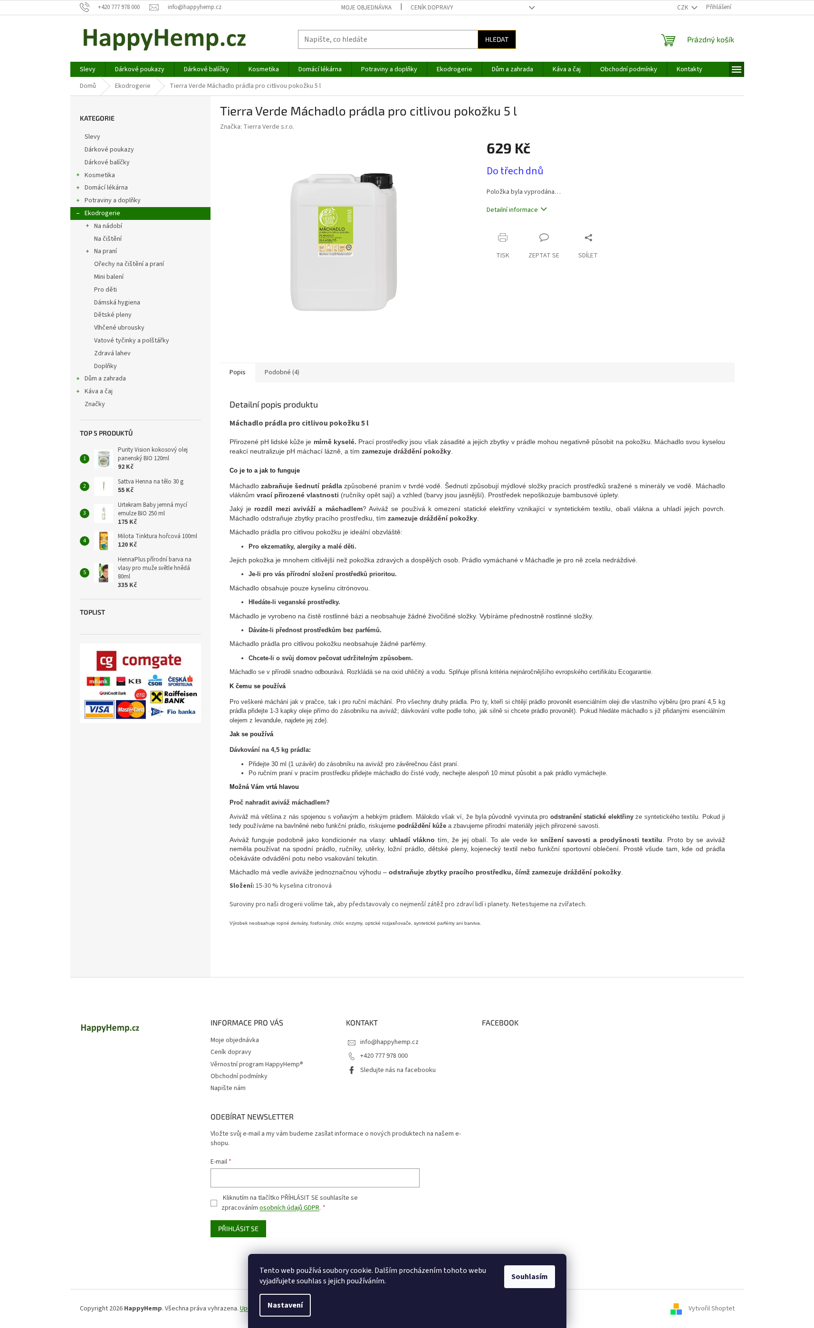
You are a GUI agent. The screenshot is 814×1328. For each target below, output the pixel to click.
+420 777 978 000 (384, 1056)
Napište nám (228, 1088)
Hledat (496, 39)
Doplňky (105, 366)
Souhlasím (529, 1276)
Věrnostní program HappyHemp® (257, 1064)
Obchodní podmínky (239, 1076)
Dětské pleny (113, 315)
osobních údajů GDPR (289, 1208)
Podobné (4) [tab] (282, 372)
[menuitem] (87, 69)
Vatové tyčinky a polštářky (131, 340)
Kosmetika (100, 175)
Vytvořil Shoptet (712, 1308)
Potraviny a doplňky (113, 200)
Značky (95, 404)
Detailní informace (512, 210)
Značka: (257, 127)
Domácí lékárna (106, 187)
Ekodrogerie (102, 213)
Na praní (105, 251)
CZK (683, 7)
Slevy (92, 137)
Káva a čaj (99, 391)
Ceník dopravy (432, 7)
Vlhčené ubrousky (119, 327)
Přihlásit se (238, 1228)
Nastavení (285, 1305)
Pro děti (105, 289)
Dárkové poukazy (109, 149)
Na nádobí (108, 226)
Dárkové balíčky (107, 162)
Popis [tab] (238, 372)
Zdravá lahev (112, 353)
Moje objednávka (366, 7)
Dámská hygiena (117, 302)
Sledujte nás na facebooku (398, 1070)
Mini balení (109, 277)
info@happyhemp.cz (389, 1042)
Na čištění (108, 239)
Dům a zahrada (105, 378)
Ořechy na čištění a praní (129, 264)
